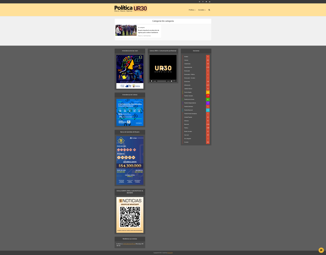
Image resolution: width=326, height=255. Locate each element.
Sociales (201, 10)
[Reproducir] (152, 81)
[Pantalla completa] (174, 81)
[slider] (161, 81)
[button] (163, 68)
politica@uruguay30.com (129, 244)
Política (191, 10)
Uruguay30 (170, 252)
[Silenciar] (171, 81)
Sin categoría (141, 27)
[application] (163, 68)
